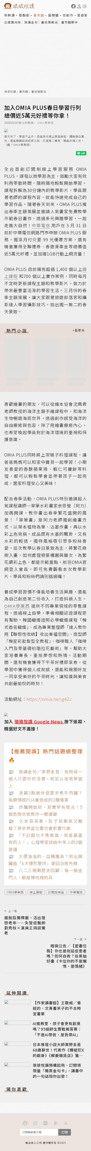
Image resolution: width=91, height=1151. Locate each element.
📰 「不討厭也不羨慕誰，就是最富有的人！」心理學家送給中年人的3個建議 (45, 842)
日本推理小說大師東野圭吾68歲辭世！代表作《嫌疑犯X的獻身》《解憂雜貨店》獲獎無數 (58, 1053)
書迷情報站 (49, 22)
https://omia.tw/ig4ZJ (49, 699)
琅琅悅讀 (10, 91)
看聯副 (24, 15)
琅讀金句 (31, 22)
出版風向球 (12, 22)
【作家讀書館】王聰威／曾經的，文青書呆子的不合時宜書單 (57, 1008)
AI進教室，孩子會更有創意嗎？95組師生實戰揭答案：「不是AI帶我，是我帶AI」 (57, 1029)
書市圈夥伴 (69, 22)
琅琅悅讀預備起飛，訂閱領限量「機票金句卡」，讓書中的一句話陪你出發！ (58, 1070)
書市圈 (38, 15)
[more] (78, 330)
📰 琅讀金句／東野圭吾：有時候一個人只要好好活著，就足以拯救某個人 (45, 779)
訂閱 (64, 1132)
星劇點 (82, 15)
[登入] (79, 6)
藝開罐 (53, 15)
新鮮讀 (9, 15)
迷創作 (68, 15)
